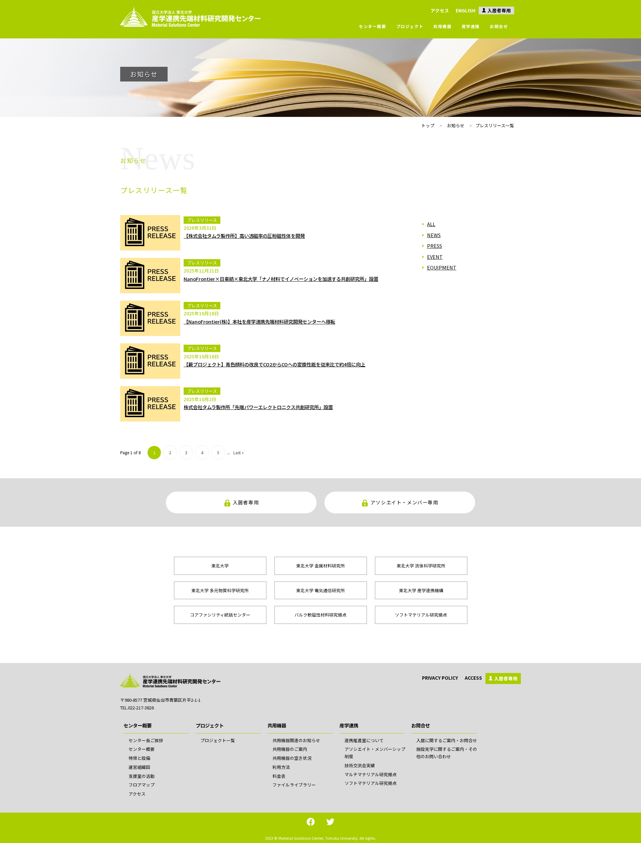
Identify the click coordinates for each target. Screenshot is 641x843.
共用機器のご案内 (289, 749)
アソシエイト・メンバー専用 (404, 502)
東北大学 (220, 565)
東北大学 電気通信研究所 (320, 590)
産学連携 (471, 26)
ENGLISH (465, 10)
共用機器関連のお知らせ (296, 740)
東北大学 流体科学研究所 (421, 565)
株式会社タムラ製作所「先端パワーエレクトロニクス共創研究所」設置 (258, 406)
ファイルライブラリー (294, 785)
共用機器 (442, 26)
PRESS (434, 245)
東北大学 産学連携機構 (421, 590)
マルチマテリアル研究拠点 (371, 774)
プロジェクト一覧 (217, 740)
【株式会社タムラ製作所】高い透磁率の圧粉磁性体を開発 (244, 235)
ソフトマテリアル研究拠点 (421, 615)
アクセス (440, 10)
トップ (427, 125)
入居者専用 (499, 10)
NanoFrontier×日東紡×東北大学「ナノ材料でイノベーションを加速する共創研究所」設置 (281, 278)
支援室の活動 (142, 776)
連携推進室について (364, 740)
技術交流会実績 (360, 765)
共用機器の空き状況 (291, 758)
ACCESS (473, 677)
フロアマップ (142, 785)
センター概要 (372, 26)
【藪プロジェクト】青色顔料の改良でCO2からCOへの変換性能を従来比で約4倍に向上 (274, 364)
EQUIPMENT (441, 267)
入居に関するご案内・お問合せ (446, 740)
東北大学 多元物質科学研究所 (220, 590)
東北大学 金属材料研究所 (320, 565)
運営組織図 (139, 767)
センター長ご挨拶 (146, 740)
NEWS (434, 234)
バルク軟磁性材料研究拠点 (320, 615)
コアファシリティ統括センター (220, 615)
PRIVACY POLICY (440, 677)
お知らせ (455, 125)
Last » (238, 452)
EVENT (435, 256)
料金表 (278, 776)
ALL (431, 223)
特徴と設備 (139, 758)
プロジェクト (410, 26)
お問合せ (499, 26)
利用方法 (281, 767)
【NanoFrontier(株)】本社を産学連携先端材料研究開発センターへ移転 (259, 321)
